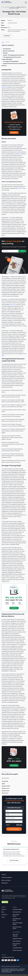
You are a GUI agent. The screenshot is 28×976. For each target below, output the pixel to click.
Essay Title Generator (15, 935)
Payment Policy (5, 970)
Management (17, 31)
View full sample (14, 860)
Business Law (5, 788)
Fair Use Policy (22, 969)
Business (7, 7)
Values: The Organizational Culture (13, 55)
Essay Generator (17, 941)
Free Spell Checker (17, 947)
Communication (18, 29)
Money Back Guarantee (6, 971)
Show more (5, 883)
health (19, 152)
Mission (5, 53)
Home (3, 7)
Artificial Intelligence (7, 877)
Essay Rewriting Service (17, 919)
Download (7, 35)
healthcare (4, 87)
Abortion (4, 874)
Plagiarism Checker (17, 938)
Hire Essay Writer (17, 912)
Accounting (5, 781)
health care (13, 304)
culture (20, 188)
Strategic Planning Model (10, 61)
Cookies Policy (13, 970)
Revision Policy (20, 970)
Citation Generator (17, 950)
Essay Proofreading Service (17, 923)
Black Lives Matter (6, 880)
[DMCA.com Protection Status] (5, 902)
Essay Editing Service (16, 915)
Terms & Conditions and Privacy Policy (10, 969)
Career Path (13, 7)
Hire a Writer (14, 608)
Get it (22, 251)
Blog (3, 912)
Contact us (4, 914)
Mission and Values (8, 51)
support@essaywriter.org (8, 957)
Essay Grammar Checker (16, 944)
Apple (3, 783)
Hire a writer (14, 765)
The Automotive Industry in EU (11, 849)
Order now (14, 132)
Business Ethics (6, 786)
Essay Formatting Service (17, 927)
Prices (3, 917)
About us (4, 909)
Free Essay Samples (17, 909)
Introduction (7, 49)
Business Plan (5, 790)
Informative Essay (12, 23)
